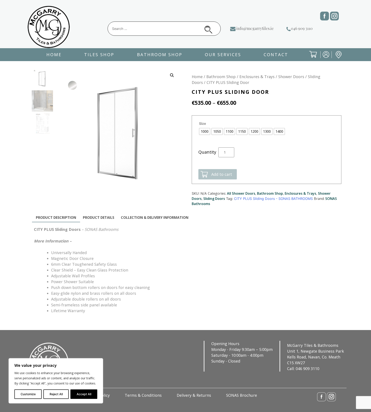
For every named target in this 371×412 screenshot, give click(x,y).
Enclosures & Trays (257, 76)
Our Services (223, 54)
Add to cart (221, 174)
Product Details (98, 217)
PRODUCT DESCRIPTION (56, 217)
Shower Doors (291, 76)
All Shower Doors (241, 193)
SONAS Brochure (241, 395)
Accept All (84, 394)
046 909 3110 (302, 28)
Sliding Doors (214, 198)
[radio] (204, 131)
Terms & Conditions (143, 395)
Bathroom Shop (159, 54)
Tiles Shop (99, 54)
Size (202, 123)
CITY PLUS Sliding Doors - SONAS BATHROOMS (273, 198)
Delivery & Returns (194, 395)
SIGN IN (335, 58)
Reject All (56, 394)
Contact (276, 54)
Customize (28, 394)
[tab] (56, 217)
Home (54, 54)
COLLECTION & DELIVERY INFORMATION (155, 217)
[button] (172, 75)
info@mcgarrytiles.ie (255, 28)
